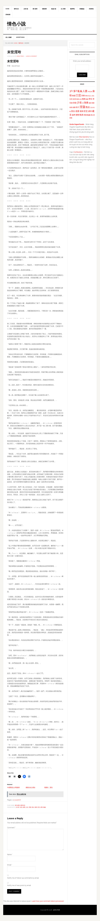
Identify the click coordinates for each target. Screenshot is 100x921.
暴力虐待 (17, 805)
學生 (90, 99)
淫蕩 (30, 807)
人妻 (85, 91)
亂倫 (80, 91)
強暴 (86, 102)
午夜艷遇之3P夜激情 (13, 787)
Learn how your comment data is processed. (48, 901)
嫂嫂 (87, 99)
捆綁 (90, 103)
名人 (89, 96)
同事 (83, 96)
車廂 (85, 115)
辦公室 (93, 115)
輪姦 (44, 807)
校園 (74, 107)
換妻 (93, 103)
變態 (77, 115)
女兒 (93, 96)
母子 (77, 107)
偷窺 (73, 96)
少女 (27, 807)
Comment (11, 828)
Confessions (78, 152)
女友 (21, 807)
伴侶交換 (90, 91)
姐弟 (80, 99)
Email (9, 865)
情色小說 (16, 24)
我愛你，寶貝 (48, 787)
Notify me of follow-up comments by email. (23, 878)
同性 (86, 96)
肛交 (39, 807)
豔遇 (81, 115)
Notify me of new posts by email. (19, 885)
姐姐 (77, 99)
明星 (70, 107)
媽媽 (83, 99)
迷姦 (70, 118)
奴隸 (24, 807)
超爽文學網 (56, 910)
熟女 (88, 107)
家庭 (74, 103)
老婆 (36, 807)
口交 (78, 95)
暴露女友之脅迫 (30, 787)
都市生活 (22, 805)
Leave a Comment (31, 56)
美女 (33, 807)
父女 (91, 107)
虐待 (41, 807)
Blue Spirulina (84, 137)
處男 (73, 115)
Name (9, 854)
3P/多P (17, 807)
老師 (81, 111)
